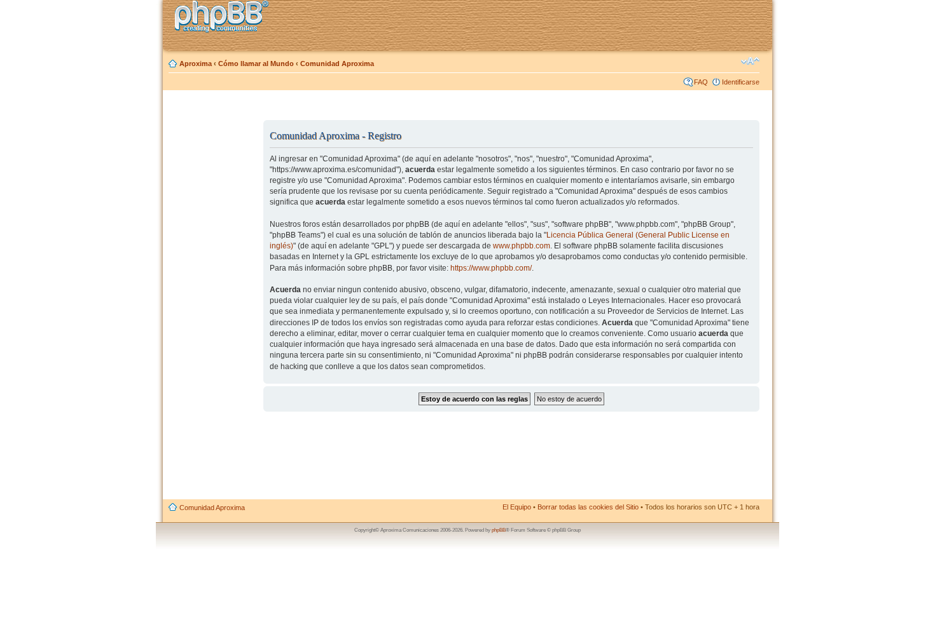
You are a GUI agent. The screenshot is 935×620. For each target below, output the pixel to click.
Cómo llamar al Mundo (256, 63)
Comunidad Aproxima (337, 63)
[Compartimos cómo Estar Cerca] (225, 18)
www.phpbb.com (521, 245)
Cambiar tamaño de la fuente (750, 61)
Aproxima (195, 63)
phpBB (499, 530)
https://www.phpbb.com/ (491, 268)
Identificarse (740, 82)
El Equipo (516, 507)
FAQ (701, 82)
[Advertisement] (214, 300)
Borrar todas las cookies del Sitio (588, 507)
